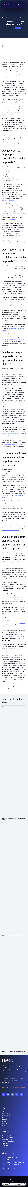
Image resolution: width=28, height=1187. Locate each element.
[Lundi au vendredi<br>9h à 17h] (3, 1158)
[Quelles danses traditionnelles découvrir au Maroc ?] (14, 761)
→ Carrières (5, 1143)
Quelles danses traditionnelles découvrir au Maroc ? (13, 819)
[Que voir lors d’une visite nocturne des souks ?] (14, 994)
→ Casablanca (6, 1115)
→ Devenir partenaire (8, 1141)
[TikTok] (12, 1094)
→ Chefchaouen (6, 1112)
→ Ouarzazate (6, 1113)
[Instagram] (8, 1094)
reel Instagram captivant (8, 444)
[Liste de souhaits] (18, 4)
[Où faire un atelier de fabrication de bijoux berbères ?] (14, 877)
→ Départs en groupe (8, 1135)
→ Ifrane (4, 1125)
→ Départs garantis (7, 1137)
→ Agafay (4, 1108)
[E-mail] (21, 1094)
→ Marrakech (5, 1110)
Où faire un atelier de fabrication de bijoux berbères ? (13, 935)
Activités (17, 27)
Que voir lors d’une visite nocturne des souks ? (14, 1051)
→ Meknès (5, 1119)
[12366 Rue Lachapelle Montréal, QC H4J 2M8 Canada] (3, 1163)
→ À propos (5, 1145)
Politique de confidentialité (8, 1181)
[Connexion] (21, 4)
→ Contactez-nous (7, 1147)
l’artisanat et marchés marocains (11, 433)
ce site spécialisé (12, 219)
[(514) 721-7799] (3, 1168)
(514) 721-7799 (11, 1168)
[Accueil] (2, 17)
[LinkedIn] (17, 1094)
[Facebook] (3, 1094)
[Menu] (24, 4)
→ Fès (3, 1117)
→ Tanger (4, 1123)
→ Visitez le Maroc (7, 1139)
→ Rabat (4, 1121)
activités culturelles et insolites (10, 530)
